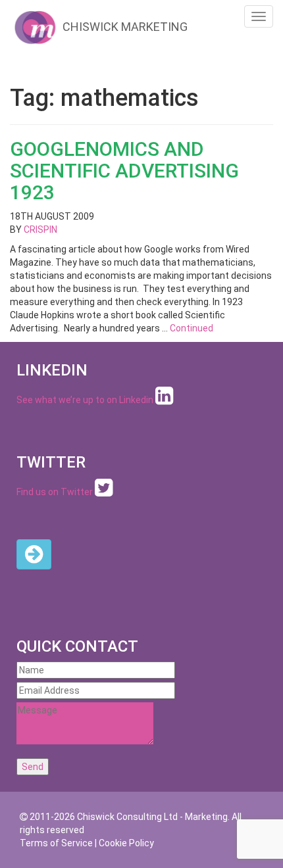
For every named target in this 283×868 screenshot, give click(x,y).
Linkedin (136, 400)
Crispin (40, 229)
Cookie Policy (126, 843)
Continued (191, 328)
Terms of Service (56, 843)
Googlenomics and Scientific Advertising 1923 (124, 170)
